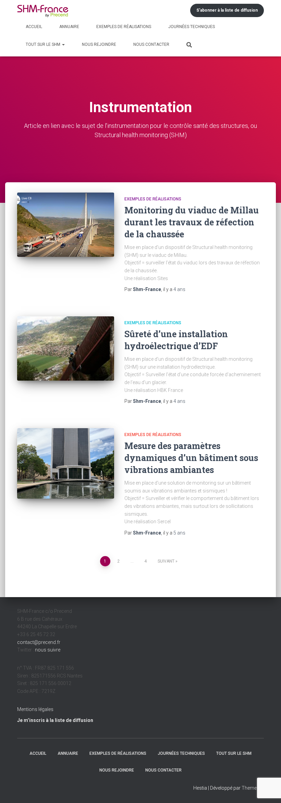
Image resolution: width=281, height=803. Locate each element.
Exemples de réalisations (123, 26)
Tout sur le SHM (43, 44)
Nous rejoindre (99, 44)
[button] (63, 44)
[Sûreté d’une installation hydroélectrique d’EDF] (65, 348)
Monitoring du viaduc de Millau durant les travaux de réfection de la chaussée (191, 222)
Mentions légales (35, 709)
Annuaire (69, 26)
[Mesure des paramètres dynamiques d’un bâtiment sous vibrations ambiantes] (65, 463)
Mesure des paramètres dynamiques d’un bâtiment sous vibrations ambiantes (191, 457)
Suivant (166, 561)
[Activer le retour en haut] (267, 789)
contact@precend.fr (38, 642)
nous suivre (47, 650)
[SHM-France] (43, 10)
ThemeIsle (253, 788)
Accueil (34, 26)
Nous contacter (151, 44)
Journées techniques (191, 26)
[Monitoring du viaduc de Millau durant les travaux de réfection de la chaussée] (65, 225)
